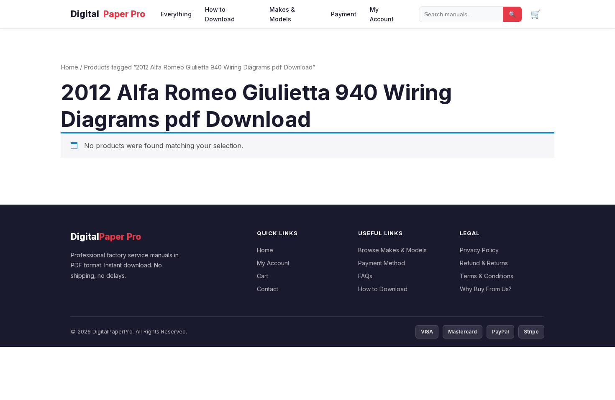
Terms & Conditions (486, 275)
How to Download (220, 14)
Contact (267, 288)
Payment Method (381, 263)
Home (69, 67)
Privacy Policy (479, 250)
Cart (262, 275)
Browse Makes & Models (392, 250)
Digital (108, 14)
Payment (343, 14)
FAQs (365, 275)
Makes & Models (282, 14)
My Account (382, 14)
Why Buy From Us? (486, 288)
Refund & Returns (484, 263)
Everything (176, 14)
